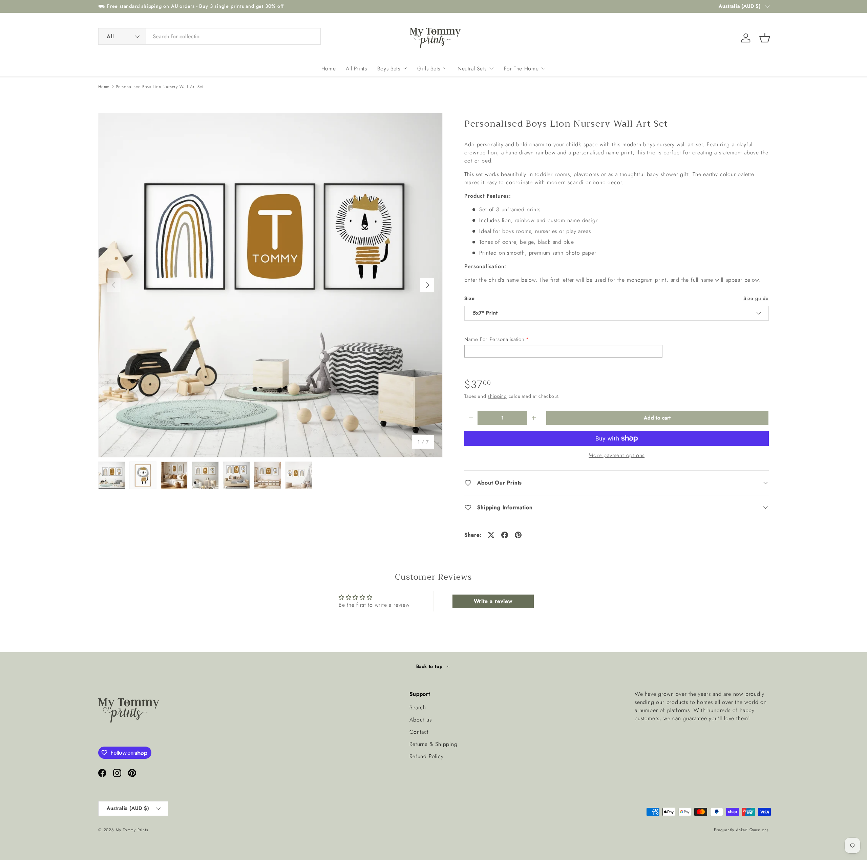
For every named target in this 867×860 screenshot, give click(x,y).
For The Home (521, 68)
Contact (419, 732)
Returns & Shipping (433, 744)
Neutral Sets (472, 68)
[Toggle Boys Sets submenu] (405, 68)
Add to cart (657, 418)
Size (469, 298)
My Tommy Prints (132, 830)
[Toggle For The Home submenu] (543, 68)
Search (417, 707)
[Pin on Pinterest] (518, 535)
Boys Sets (388, 68)
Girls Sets (428, 68)
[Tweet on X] (491, 535)
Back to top (430, 666)
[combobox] (209, 36)
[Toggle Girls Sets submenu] (445, 68)
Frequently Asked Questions (741, 830)
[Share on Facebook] (504, 535)
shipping (497, 396)
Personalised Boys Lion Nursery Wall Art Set (159, 87)
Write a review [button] (493, 601)
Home (328, 68)
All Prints (356, 68)
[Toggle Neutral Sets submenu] (491, 68)
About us (420, 720)
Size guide (756, 298)
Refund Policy (426, 756)
